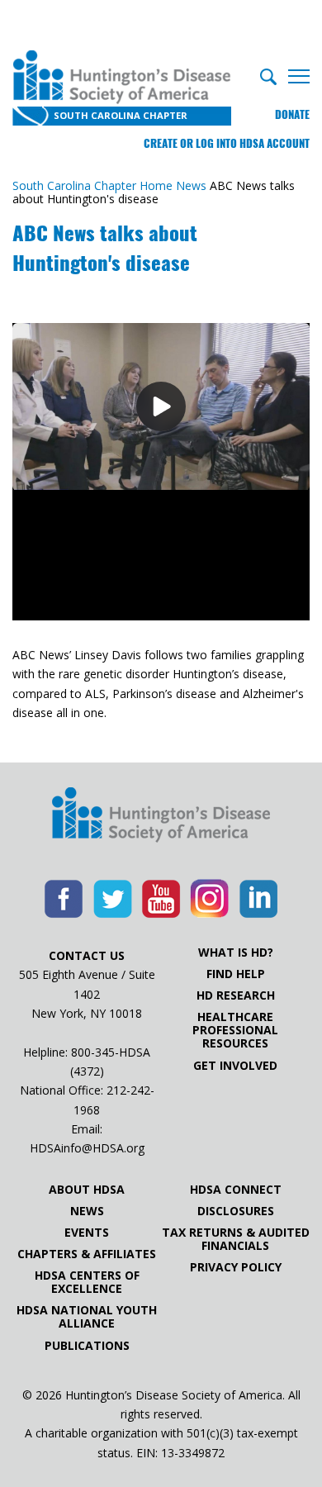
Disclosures (235, 1211)
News (87, 1211)
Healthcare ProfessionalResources (235, 1030)
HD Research (236, 995)
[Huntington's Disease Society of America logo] (161, 816)
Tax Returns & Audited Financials (236, 1239)
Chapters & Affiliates (86, 1254)
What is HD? (235, 952)
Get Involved (235, 1065)
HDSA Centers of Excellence (87, 1282)
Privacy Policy (236, 1267)
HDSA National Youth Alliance (87, 1317)
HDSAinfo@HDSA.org (87, 1148)
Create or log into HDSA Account (227, 143)
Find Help (235, 974)
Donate (292, 114)
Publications (87, 1345)
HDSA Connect (236, 1189)
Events (86, 1232)
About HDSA (87, 1189)
